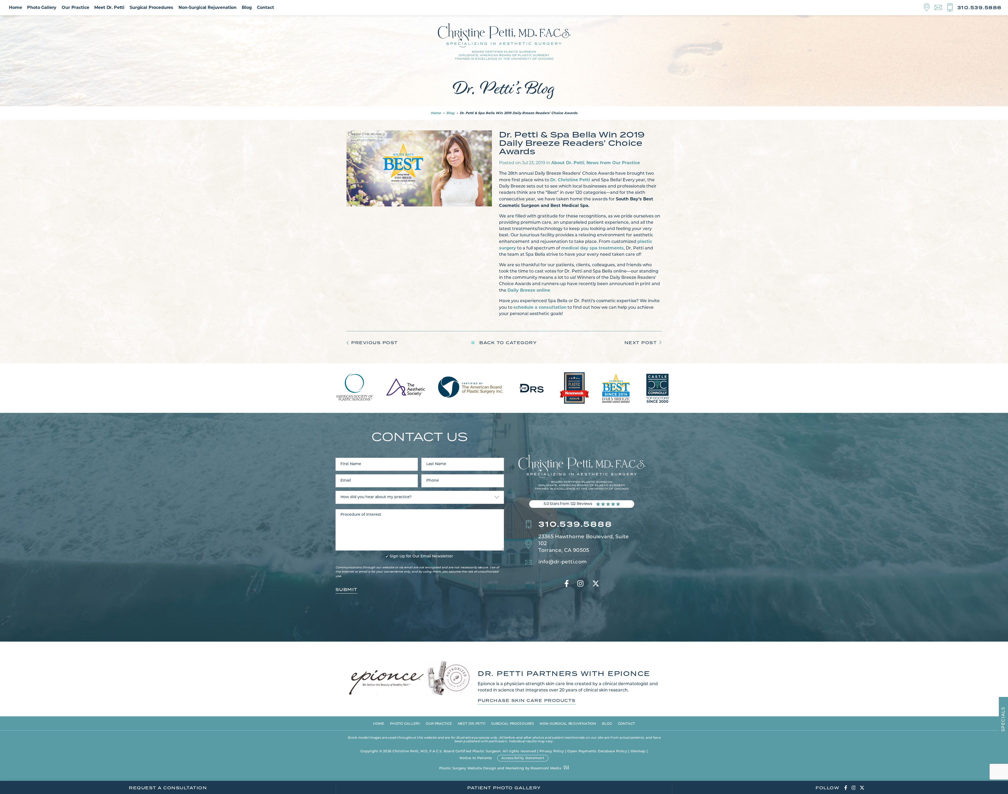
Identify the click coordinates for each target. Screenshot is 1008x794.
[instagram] (580, 584)
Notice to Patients (476, 758)
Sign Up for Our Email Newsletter (421, 556)
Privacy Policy (551, 751)
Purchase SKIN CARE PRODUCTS (527, 700)
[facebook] (566, 584)
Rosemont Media (546, 768)
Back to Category (507, 342)
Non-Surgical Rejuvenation (207, 7)
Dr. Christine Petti (570, 179)
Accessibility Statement (522, 758)
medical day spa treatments (592, 248)
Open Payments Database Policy (597, 751)
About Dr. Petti (567, 162)
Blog (246, 7)
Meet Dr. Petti (109, 7)
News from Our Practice (613, 162)
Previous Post (374, 342)
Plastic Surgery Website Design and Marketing (481, 768)
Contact (265, 7)
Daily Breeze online (528, 290)
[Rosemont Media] (565, 768)
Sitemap (637, 751)
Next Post (640, 342)
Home (15, 7)
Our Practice (75, 7)
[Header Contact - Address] (929, 7)
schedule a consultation (539, 307)
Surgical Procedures (151, 7)
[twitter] (595, 584)
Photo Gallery (41, 7)
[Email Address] (940, 7)
